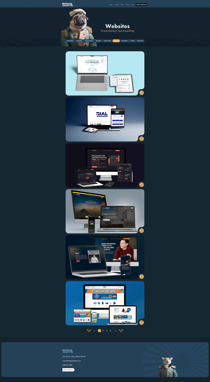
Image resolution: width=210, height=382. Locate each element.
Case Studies (70, 41)
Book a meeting (141, 4)
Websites (116, 41)
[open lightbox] (105, 73)
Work (122, 4)
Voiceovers (140, 41)
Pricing (127, 4)
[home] (67, 4)
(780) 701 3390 (67, 365)
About (111, 4)
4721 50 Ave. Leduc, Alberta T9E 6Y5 (73, 356)
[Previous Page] (94, 330)
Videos (132, 41)
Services (117, 4)
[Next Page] (115, 330)
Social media (107, 41)
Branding (98, 41)
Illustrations (80, 41)
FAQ (133, 4)
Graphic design (89, 41)
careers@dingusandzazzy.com (71, 361)
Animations (125, 41)
